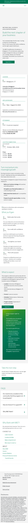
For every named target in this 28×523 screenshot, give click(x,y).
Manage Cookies (7, 477)
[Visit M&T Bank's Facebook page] (3, 467)
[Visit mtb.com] (14, 5)
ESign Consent (6, 486)
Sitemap (5, 479)
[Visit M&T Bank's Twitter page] (10, 467)
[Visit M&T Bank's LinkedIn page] (13, 467)
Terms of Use (6, 489)
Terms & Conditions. (10, 521)
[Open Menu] (3, 5)
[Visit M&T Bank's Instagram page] (7, 467)
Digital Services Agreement (9, 482)
